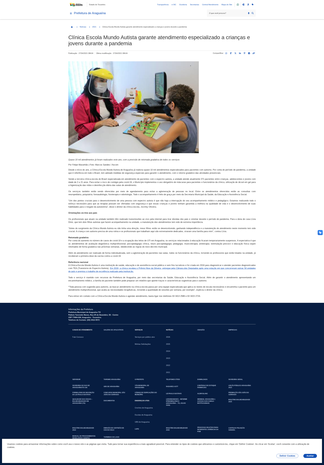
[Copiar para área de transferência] (254, 53)
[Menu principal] (70, 13)
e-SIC (174, 5)
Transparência (163, 5)
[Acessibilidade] (248, 5)
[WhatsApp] (226, 53)
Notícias (83, 27)
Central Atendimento (210, 5)
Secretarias (194, 5)
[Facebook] (231, 53)
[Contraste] (243, 5)
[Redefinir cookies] (253, 5)
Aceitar (310, 456)
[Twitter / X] (235, 53)
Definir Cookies (287, 456)
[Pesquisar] (253, 13)
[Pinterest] (244, 53)
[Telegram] (249, 53)
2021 (94, 27)
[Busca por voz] (249, 13)
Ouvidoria (183, 5)
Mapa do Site (226, 5)
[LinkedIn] (240, 53)
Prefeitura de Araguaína (90, 13)
